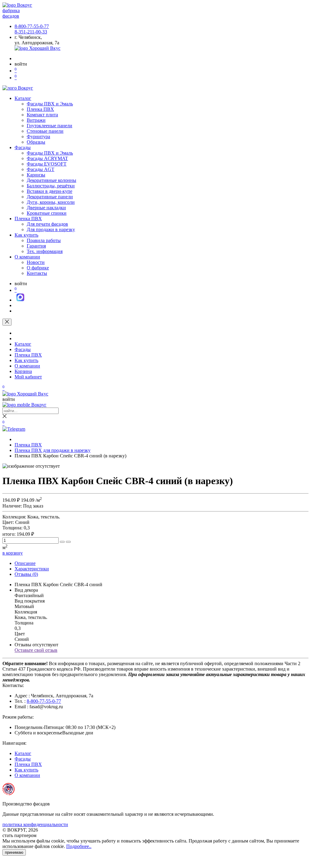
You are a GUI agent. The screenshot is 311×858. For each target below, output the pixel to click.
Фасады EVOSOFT (47, 163)
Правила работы (44, 240)
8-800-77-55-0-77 (32, 26)
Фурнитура (38, 136)
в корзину (12, 552)
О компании (27, 256)
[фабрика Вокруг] (24, 404)
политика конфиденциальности (35, 824)
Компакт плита (42, 114)
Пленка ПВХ (40, 109)
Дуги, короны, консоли (51, 202)
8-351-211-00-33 (31, 31)
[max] (20, 300)
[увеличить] (62, 542)
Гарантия (36, 245)
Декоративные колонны (51, 180)
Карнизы (36, 174)
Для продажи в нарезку (51, 229)
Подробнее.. (78, 846)
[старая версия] (25, 393)
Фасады (23, 147)
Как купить (26, 235)
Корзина (23, 371)
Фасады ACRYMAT (47, 158)
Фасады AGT (40, 169)
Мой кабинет (28, 376)
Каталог (23, 98)
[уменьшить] (68, 542)
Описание (25, 563)
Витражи (36, 120)
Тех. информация (45, 251)
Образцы (36, 142)
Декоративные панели (50, 196)
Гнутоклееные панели (49, 125)
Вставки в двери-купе (49, 191)
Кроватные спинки (47, 213)
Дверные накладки (46, 207)
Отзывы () (26, 574)
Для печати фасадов (47, 224)
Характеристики (32, 568)
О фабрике (38, 267)
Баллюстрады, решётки (51, 185)
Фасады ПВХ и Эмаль (50, 103)
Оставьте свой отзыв (36, 650)
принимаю (14, 852)
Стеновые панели (45, 131)
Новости (36, 262)
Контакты (37, 273)
